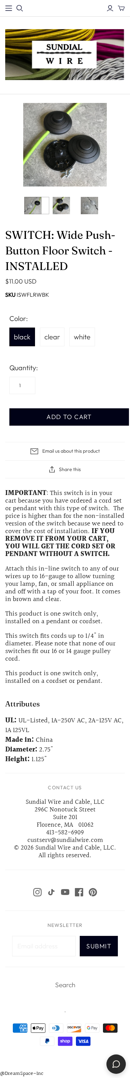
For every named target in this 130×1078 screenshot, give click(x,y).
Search (65, 985)
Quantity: (23, 367)
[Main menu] (8, 8)
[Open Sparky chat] (116, 1064)
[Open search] (19, 8)
